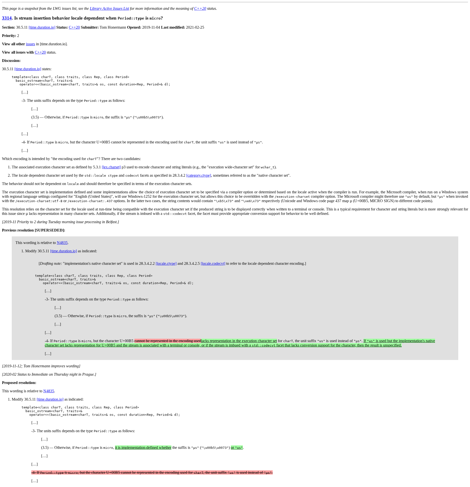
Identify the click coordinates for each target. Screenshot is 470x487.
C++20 (200, 8)
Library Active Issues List (109, 8)
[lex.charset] (111, 167)
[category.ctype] (198, 175)
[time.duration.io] (42, 27)
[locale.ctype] (166, 263)
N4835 (62, 243)
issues (30, 44)
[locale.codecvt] (213, 263)
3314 (7, 18)
